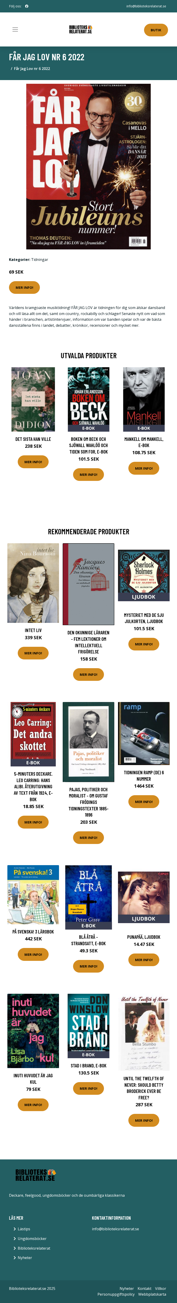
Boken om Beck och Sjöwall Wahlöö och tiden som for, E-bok (88, 445)
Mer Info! (24, 287)
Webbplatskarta (152, 1294)
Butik (156, 30)
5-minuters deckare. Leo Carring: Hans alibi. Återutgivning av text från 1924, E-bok (33, 786)
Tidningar (39, 259)
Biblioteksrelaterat (34, 1248)
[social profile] (26, 6)
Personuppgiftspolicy (116, 1294)
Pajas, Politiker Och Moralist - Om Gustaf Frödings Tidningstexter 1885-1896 (88, 802)
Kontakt (144, 1288)
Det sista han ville (33, 439)
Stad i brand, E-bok (88, 1065)
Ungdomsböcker (32, 1238)
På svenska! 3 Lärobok (33, 931)
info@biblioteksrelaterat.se (146, 6)
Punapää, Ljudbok (143, 937)
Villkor (160, 1288)
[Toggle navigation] (15, 29)
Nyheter (25, 1257)
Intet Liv (33, 630)
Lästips (24, 1228)
